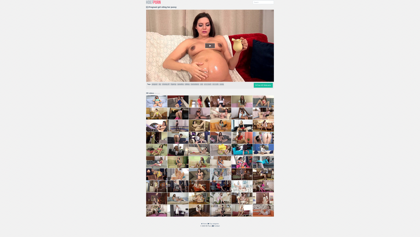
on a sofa (215, 84)
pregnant (154, 84)
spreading (180, 84)
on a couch (207, 84)
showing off (165, 84)
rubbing (187, 84)
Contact (217, 226)
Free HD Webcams (264, 85)
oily (160, 84)
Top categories (214, 223)
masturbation (195, 84)
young (222, 84)
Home (204, 223)
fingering (173, 84)
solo (201, 84)
